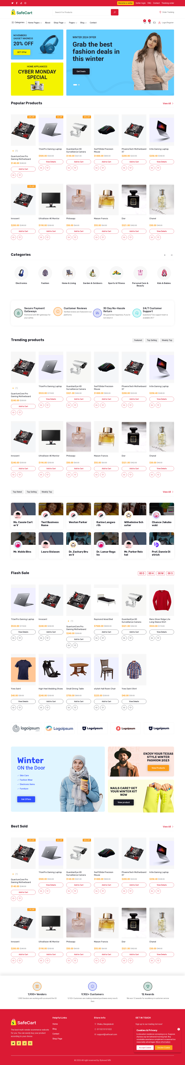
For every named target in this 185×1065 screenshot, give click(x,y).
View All (167, 103)
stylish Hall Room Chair (105, 689)
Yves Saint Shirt (129, 689)
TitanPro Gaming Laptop (50, 149)
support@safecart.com (107, 1034)
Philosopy (70, 218)
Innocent (15, 218)
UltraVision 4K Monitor (49, 218)
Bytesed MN (105, 1060)
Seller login (141, 3)
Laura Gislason (50, 551)
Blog (82, 22)
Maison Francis (101, 218)
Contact (156, 3)
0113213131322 (104, 1029)
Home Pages (34, 22)
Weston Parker (78, 522)
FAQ (149, 3)
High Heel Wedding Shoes (51, 689)
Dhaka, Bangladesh (105, 1024)
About (47, 22)
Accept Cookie (145, 1048)
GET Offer (22, 52)
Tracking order (168, 3)
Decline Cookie (163, 1048)
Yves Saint (16, 689)
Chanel (152, 218)
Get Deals (81, 71)
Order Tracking (168, 12)
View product (124, 802)
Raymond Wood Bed (103, 619)
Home (55, 1024)
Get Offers (26, 799)
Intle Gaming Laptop (159, 149)
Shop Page (58, 22)
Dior (123, 218)
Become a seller (125, 3)
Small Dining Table (75, 689)
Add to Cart (23, 169)
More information (163, 1042)
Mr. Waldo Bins (22, 551)
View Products (158, 768)
